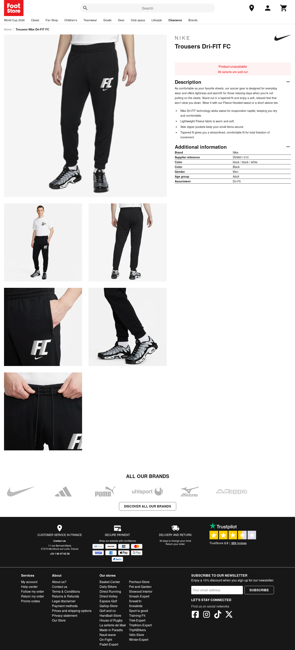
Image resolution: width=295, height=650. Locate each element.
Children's (70, 20)
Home (8, 29)
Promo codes (30, 601)
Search (147, 8)
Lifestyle (157, 20)
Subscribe (259, 590)
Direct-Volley (109, 596)
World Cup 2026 (14, 20)
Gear (121, 20)
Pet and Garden (140, 586)
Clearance (175, 20)
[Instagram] (206, 615)
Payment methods (65, 605)
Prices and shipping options (72, 610)
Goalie (107, 20)
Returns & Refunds (65, 596)
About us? (59, 581)
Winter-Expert (138, 639)
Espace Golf (108, 601)
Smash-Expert (139, 596)
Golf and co (108, 610)
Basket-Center (110, 581)
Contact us (59, 540)
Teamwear (90, 20)
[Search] (85, 8)
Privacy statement (64, 615)
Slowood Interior (140, 591)
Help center (29, 586)
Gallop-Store (109, 605)
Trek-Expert (137, 620)
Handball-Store (110, 615)
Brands (192, 20)
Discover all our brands (147, 506)
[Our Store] (252, 8)
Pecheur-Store (139, 581)
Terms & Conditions (66, 591)
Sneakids (135, 605)
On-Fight (106, 639)
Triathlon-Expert (140, 625)
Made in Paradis (111, 630)
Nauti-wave (108, 634)
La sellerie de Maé (113, 625)
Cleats (35, 20)
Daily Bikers (108, 586)
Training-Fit (137, 615)
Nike (183, 37)
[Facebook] (195, 615)
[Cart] (284, 8)
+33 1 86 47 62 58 (60, 553)
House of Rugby (111, 620)
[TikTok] (218, 615)
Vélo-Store (136, 634)
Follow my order (32, 591)
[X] (229, 615)
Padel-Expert (109, 644)
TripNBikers (137, 630)
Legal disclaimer (63, 601)
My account (29, 581)
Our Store (59, 620)
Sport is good (138, 610)
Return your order (175, 544)
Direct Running (110, 591)
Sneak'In (135, 601)
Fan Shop (52, 20)
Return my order (32, 596)
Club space (138, 20)
